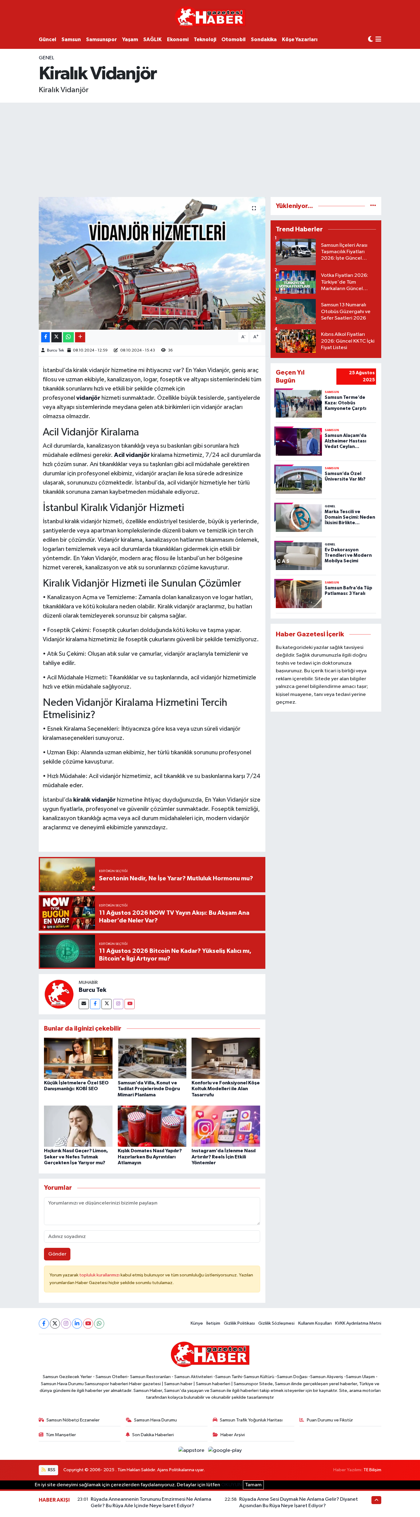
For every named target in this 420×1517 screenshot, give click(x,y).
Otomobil (233, 39)
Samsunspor (101, 39)
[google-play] (225, 1450)
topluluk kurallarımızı (100, 1275)
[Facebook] (95, 1004)
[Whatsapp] (99, 1324)
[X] (55, 1324)
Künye (197, 1323)
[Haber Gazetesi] (210, 17)
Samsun (71, 39)
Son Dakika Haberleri (153, 1435)
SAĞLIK (152, 39)
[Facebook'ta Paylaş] (45, 337)
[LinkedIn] (77, 1324)
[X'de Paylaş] (56, 337)
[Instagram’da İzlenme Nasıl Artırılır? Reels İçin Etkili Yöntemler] (226, 1126)
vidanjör (88, 398)
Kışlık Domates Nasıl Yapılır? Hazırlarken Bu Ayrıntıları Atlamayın (150, 1156)
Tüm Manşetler (61, 1435)
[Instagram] (118, 1004)
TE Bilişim (372, 1470)
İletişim (213, 1323)
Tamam (253, 1485)
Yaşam (130, 39)
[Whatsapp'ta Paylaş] (68, 337)
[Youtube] (130, 1004)
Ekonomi (177, 39)
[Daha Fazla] (80, 337)
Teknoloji (205, 39)
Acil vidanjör (132, 455)
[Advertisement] (210, 149)
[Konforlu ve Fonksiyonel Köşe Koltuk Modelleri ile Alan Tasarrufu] (226, 1058)
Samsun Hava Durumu (155, 1420)
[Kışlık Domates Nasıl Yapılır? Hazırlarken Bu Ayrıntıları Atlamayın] (152, 1126)
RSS (51, 1470)
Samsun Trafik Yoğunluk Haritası (251, 1420)
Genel (46, 58)
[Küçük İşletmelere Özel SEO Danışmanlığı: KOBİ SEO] (78, 1058)
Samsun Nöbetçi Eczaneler (73, 1420)
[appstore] (192, 1450)
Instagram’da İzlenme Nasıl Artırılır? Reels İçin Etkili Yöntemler (224, 1156)
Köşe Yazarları (300, 39)
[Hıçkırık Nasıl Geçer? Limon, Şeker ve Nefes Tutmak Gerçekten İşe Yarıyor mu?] (78, 1126)
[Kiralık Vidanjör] (152, 263)
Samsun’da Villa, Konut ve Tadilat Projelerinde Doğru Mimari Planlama (149, 1088)
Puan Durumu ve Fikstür (330, 1420)
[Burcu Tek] (58, 993)
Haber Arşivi (232, 1435)
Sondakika (264, 39)
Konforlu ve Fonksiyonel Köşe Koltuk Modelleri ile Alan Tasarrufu (226, 1088)
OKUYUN (231, 1485)
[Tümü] (373, 206)
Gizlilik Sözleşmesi (276, 1323)
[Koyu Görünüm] (370, 39)
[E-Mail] (84, 1004)
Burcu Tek (55, 350)
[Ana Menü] (378, 39)
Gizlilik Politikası (239, 1323)
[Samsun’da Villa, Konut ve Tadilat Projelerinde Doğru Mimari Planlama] (152, 1058)
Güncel (47, 39)
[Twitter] (106, 1004)
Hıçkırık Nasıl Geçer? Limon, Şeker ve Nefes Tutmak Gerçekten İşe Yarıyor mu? (76, 1156)
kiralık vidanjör (94, 800)
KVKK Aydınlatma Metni (358, 1323)
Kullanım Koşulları (315, 1323)
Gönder (57, 1254)
